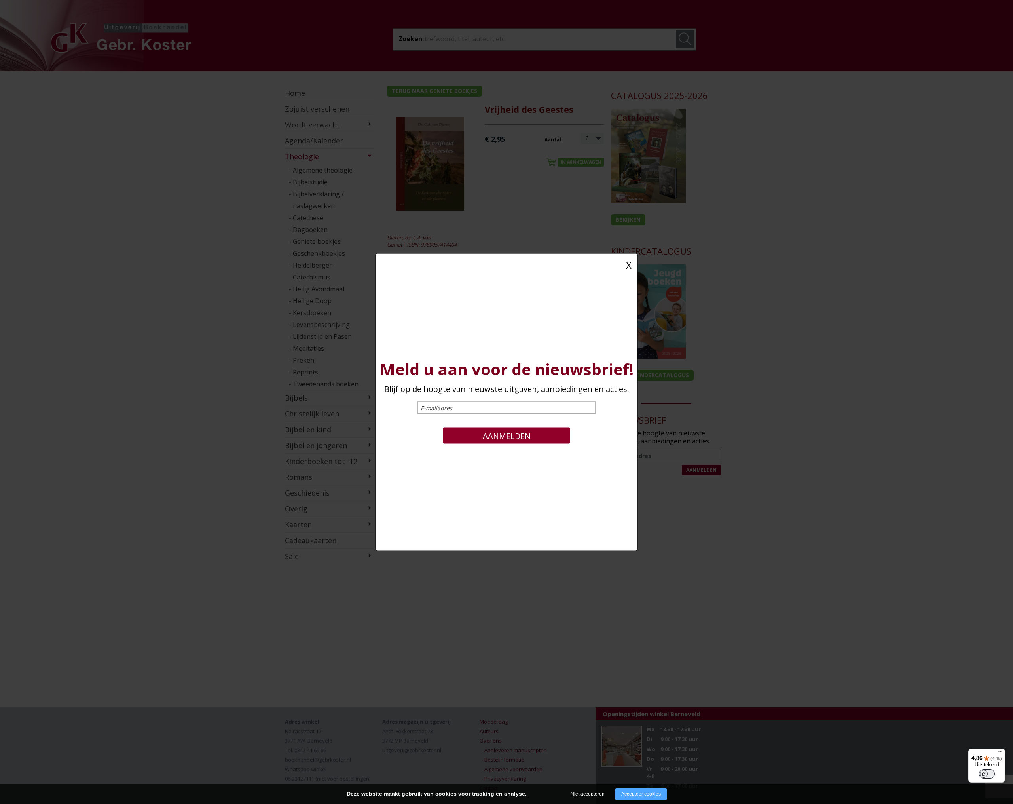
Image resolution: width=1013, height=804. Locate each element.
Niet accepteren (588, 794)
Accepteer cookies (641, 794)
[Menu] (1000, 753)
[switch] (987, 774)
